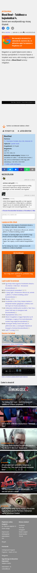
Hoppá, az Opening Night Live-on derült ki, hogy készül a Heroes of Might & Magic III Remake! (17, 235)
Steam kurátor (23, 534)
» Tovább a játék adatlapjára (12, 164)
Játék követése (25, 131)
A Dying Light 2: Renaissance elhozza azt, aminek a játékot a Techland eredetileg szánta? (18, 231)
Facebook (22, 525)
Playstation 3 (22, 104)
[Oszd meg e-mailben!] (12, 28)
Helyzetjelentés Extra (11, 315)
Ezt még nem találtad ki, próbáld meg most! (18, 274)
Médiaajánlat (5, 534)
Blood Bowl (18, 102)
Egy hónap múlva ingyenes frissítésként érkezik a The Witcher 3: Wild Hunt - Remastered (18, 226)
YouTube (21, 527)
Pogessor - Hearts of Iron (9, 552)
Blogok (4, 542)
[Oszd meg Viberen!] (21, 169)
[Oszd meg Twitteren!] (8, 28)
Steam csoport (23, 532)
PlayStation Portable (12, 141)
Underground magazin (8, 550)
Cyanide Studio (15, 143)
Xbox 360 (21, 141)
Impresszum (5, 532)
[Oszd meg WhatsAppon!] (27, 169)
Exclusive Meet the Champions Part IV (29, 102)
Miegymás (5, 555)
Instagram (22, 530)
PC (5, 141)
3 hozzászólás (30, 32)
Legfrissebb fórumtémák (10, 281)
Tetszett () (9, 131)
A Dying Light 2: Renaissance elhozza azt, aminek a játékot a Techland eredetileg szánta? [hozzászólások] (19, 295)
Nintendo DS (28, 141)
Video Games (13, 102)
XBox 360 (18, 104)
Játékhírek (6, 11)
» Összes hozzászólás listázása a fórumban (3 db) (18, 210)
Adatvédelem (5, 536)
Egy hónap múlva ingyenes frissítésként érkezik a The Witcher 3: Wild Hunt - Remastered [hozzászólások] (19, 286)
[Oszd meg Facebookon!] (3, 28)
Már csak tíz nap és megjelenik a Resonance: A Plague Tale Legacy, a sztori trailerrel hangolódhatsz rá (18, 241)
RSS (3, 538)
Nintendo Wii (28, 104)
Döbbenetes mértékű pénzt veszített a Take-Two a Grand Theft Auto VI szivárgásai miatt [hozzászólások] (20, 310)
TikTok (21, 536)
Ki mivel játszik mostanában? (13, 290)
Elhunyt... (7, 299)
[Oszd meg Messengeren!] (15, 169)
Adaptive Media (6, 563)
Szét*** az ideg (10, 330)
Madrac (8, 32)
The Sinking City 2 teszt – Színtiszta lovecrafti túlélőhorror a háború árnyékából (16, 247)
